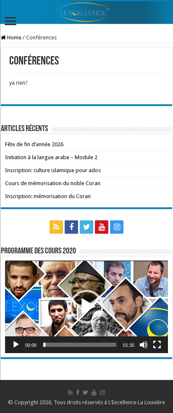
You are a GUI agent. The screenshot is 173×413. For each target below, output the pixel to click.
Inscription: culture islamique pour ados (53, 170)
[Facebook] (71, 227)
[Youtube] (101, 227)
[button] (86, 306)
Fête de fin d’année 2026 (34, 144)
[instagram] (116, 227)
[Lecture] (16, 345)
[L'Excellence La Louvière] (86, 12)
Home (13, 37)
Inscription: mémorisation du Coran (48, 196)
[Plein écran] (157, 345)
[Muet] (143, 345)
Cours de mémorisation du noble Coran (52, 183)
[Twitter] (86, 227)
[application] (86, 307)
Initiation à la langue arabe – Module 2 (51, 157)
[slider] (79, 345)
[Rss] (56, 227)
